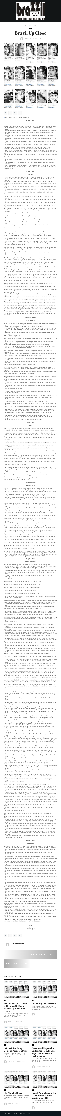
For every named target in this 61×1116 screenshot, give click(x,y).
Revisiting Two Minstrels (44, 1003)
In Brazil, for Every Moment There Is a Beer (15, 1049)
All (26, 25)
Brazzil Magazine (30, 38)
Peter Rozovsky (40, 1013)
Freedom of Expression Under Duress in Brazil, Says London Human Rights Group (43, 1052)
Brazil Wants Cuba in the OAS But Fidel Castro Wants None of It (44, 1095)
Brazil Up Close (32, 25)
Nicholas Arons (12, 1061)
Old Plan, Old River (13, 1093)
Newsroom (10, 1021)
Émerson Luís (12, 1103)
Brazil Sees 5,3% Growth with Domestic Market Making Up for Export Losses (16, 1007)
